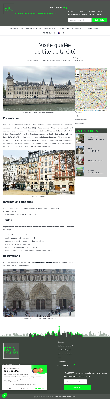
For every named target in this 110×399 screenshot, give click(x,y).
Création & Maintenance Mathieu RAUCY (65, 397)
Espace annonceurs (65, 354)
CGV (59, 358)
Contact (60, 342)
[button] (63, 33)
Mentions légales (64, 350)
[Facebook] (70, 365)
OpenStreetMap (94, 110)
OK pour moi (39, 388)
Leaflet (85, 110)
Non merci (9, 388)
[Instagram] (74, 365)
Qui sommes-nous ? (65, 346)
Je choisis (24, 388)
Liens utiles (62, 362)
